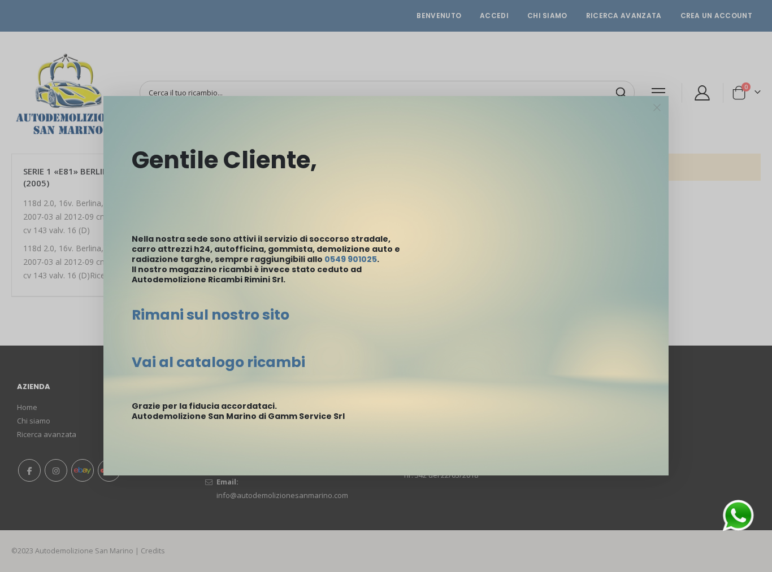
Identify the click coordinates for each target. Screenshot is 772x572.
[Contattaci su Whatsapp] (738, 514)
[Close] (657, 107)
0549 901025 (350, 259)
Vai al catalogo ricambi (218, 362)
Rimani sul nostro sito (210, 315)
